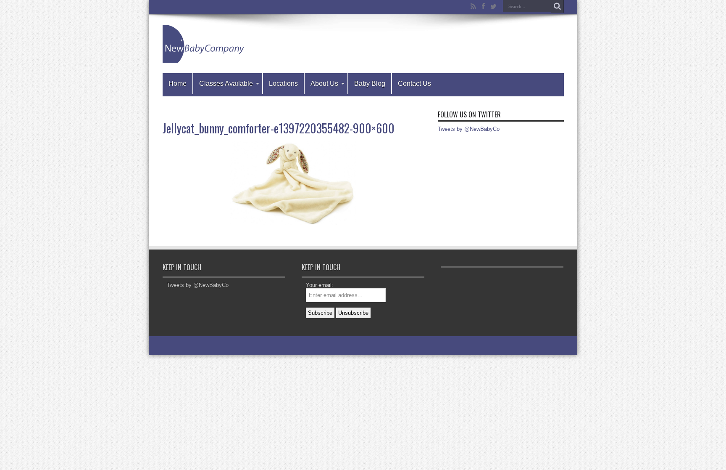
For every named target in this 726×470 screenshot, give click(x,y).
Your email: (319, 285)
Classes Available (226, 83)
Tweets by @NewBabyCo (469, 129)
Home (177, 83)
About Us (324, 83)
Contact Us (414, 83)
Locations (283, 83)
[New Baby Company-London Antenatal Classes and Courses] (205, 44)
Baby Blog (369, 83)
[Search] (557, 6)
